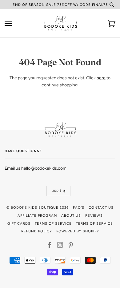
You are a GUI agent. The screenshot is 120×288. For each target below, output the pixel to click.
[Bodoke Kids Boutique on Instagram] (60, 246)
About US (71, 215)
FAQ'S (78, 207)
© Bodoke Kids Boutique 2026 (37, 207)
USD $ (57, 191)
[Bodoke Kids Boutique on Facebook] (49, 246)
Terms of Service (53, 223)
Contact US (101, 207)
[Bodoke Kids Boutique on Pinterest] (71, 246)
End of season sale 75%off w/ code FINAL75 (60, 4)
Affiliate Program (37, 215)
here (101, 78)
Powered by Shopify (77, 231)
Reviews (94, 215)
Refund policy (36, 231)
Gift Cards (18, 223)
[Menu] (8, 23)
